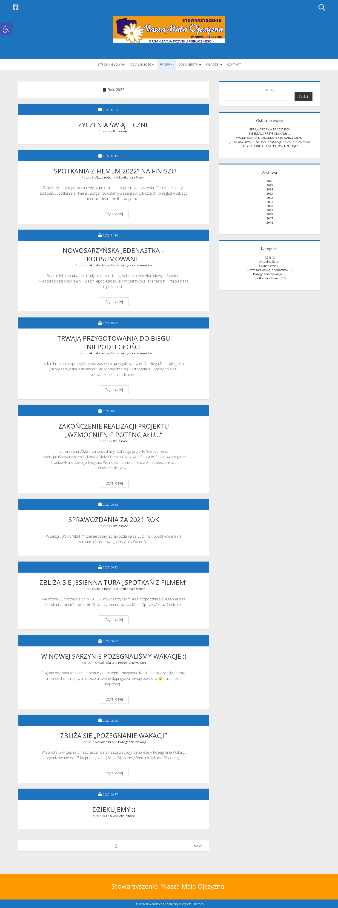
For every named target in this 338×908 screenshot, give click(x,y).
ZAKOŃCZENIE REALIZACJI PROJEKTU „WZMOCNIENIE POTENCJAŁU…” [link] (113, 430)
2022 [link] (269, 198)
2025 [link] (269, 185)
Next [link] (197, 845)
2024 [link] (269, 189)
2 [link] (116, 845)
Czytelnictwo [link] (268, 266)
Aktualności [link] (120, 131)
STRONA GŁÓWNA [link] (111, 64)
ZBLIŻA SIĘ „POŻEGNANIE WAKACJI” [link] (113, 735)
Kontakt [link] (234, 64)
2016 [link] (269, 222)
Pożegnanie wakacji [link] (132, 662)
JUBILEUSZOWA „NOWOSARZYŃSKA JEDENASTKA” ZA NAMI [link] (270, 142)
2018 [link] (269, 214)
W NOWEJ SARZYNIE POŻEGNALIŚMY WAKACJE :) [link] (113, 656)
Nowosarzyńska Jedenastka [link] (132, 265)
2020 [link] (269, 206)
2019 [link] (269, 210)
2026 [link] (269, 181)
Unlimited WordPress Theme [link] (155, 904)
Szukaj (269, 90)
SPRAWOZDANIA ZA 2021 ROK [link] (113, 519)
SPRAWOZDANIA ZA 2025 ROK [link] (269, 129)
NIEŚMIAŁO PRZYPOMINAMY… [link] (269, 133)
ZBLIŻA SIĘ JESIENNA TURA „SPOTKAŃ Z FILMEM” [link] (114, 582)
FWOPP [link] (165, 64)
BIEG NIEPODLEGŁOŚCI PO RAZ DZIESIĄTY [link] (269, 146)
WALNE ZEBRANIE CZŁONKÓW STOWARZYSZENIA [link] (269, 137)
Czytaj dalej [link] (116, 214)
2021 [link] (269, 202)
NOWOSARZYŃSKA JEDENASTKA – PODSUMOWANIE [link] (114, 254)
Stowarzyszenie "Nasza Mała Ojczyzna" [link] (169, 886)
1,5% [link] (109, 816)
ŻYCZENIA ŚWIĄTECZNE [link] (113, 124)
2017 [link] (269, 218)
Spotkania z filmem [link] (132, 177)
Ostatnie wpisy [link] (269, 120)
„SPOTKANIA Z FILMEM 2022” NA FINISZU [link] (113, 171)
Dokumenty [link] (188, 64)
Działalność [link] (140, 64)
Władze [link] (212, 64)
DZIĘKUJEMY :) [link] (113, 809)
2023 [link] (269, 193)
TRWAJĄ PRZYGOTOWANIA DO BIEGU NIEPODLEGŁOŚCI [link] (113, 342)
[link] (6, 29)
